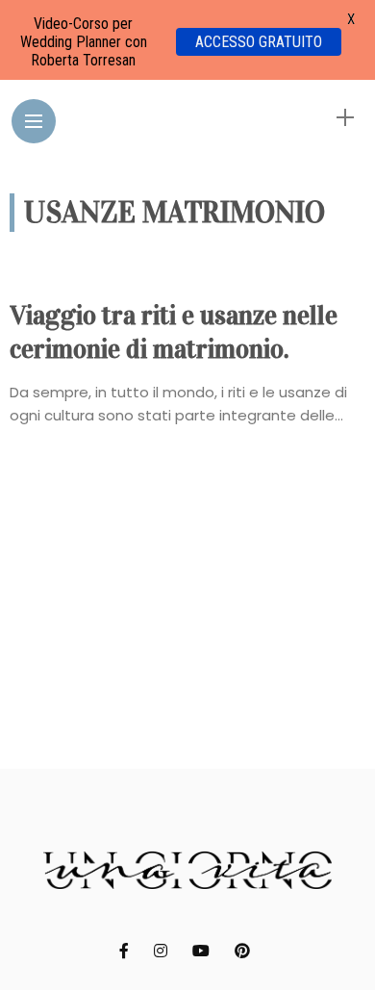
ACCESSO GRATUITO (258, 42)
